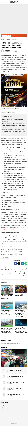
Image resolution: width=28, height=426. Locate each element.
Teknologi (9, 386)
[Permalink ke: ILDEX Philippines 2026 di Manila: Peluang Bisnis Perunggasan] (14, 358)
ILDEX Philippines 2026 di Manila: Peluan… (15, 371)
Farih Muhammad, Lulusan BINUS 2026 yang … (15, 395)
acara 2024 (3, 249)
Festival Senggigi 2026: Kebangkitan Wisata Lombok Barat (20, 295)
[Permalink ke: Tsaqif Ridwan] (2, 51)
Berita (8, 380)
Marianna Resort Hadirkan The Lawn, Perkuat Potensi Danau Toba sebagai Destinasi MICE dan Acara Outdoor (7, 331)
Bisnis (8, 369)
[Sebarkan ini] (15, 263)
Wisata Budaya (4, 257)
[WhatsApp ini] (25, 263)
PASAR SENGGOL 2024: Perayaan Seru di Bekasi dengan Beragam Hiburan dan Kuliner (7, 272)
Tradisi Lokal (20, 254)
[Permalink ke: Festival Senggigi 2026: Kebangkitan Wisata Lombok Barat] (21, 289)
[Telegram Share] (22, 263)
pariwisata (3, 254)
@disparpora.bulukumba (9, 229)
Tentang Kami (3, 405)
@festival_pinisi (21, 227)
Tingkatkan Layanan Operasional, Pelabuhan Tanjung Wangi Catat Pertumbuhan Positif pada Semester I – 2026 (21, 313)
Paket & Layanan (4, 412)
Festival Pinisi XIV (5, 252)
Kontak (2, 411)
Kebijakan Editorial (4, 407)
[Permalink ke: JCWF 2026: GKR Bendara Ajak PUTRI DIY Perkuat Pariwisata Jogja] (7, 290)
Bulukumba (10, 249)
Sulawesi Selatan (12, 254)
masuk (8, 343)
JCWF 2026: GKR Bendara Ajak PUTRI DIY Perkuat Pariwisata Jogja (6, 297)
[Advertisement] (14, 19)
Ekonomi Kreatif (18, 249)
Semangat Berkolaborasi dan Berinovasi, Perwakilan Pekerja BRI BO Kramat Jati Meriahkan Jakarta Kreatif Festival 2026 (13, 125)
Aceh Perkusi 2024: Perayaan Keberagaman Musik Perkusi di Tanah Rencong (21, 272)
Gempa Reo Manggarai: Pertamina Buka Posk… (15, 383)
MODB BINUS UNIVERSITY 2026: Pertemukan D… (15, 377)
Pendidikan (9, 375)
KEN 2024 (20, 252)
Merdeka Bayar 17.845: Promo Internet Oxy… (14, 389)
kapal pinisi (13, 252)
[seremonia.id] (14, 2)
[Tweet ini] (18, 263)
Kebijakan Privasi (4, 409)
